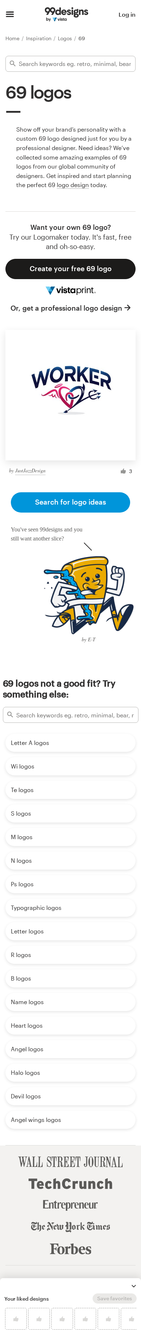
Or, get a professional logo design (66, 308)
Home (13, 38)
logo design (73, 184)
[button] (134, 1286)
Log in (127, 14)
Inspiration (39, 38)
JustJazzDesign (30, 470)
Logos (65, 38)
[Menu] (9, 14)
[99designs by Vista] (66, 14)
